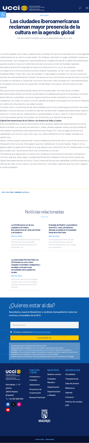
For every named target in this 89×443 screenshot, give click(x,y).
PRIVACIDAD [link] (50, 439)
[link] (3, 15)
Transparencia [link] (71, 378)
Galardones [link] (34, 384)
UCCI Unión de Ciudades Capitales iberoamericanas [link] (41, 38)
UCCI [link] (3, 192)
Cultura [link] (9, 192)
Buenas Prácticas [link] (37, 397)
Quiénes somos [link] (54, 374)
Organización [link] (53, 387)
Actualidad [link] (70, 374)
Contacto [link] (69, 397)
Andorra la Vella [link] (21, 192)
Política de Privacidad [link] (41, 332)
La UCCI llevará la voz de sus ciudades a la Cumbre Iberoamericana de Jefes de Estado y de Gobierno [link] (25, 229)
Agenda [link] (68, 392)
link (72, 356)
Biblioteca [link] (70, 388)
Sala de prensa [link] (72, 383)
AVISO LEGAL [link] (39, 439)
